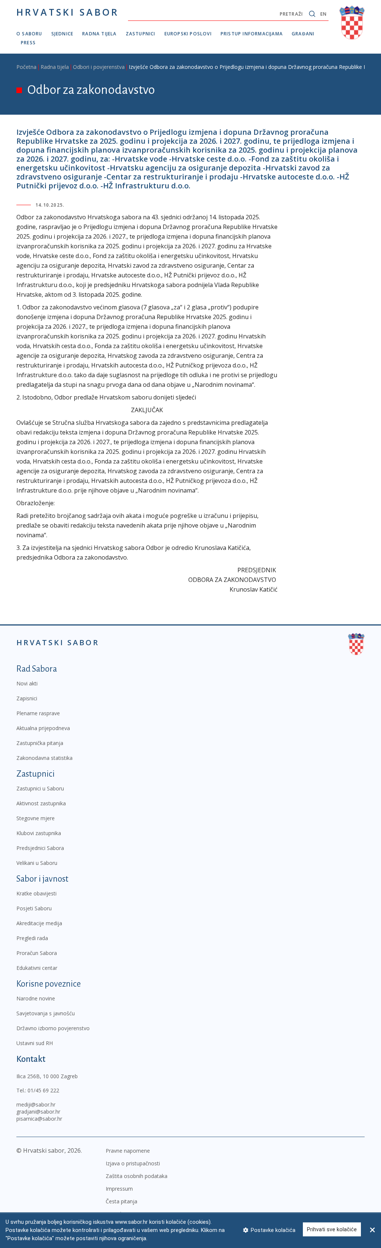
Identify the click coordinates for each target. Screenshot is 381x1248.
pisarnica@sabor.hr (39, 1118)
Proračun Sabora (36, 952)
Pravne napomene (128, 1150)
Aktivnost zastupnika (41, 803)
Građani (303, 34)
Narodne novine (35, 998)
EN (323, 14)
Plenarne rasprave (38, 713)
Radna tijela (99, 34)
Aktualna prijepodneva (43, 728)
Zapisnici (26, 698)
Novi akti (27, 683)
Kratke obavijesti (36, 893)
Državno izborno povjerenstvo (53, 1028)
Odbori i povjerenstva (99, 66)
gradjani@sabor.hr (38, 1111)
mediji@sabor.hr (35, 1104)
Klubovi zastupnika (38, 833)
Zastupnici (141, 34)
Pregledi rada (32, 938)
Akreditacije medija (39, 923)
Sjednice (62, 34)
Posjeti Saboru (34, 908)
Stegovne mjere (35, 818)
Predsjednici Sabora (40, 847)
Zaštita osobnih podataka (136, 1175)
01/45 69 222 (43, 1090)
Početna (26, 66)
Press (28, 42)
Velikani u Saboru (36, 862)
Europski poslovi (188, 34)
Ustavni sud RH (34, 1043)
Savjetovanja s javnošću (45, 1013)
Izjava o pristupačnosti (133, 1163)
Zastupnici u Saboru (40, 788)
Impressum (119, 1188)
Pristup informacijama (252, 34)
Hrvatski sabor (67, 12)
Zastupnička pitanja (39, 742)
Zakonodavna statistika (44, 757)
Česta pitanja (121, 1201)
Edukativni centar (36, 967)
